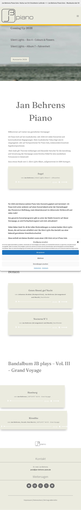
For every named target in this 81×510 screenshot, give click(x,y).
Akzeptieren (40, 252)
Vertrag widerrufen (50, 500)
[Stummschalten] (59, 182)
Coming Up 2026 (22, 28)
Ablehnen (40, 258)
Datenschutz (37, 268)
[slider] (64, 182)
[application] (40, 182)
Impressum (45, 268)
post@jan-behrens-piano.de (40, 470)
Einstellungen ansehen (40, 264)
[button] (78, 242)
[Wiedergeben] (16, 182)
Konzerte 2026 (20, 59)
